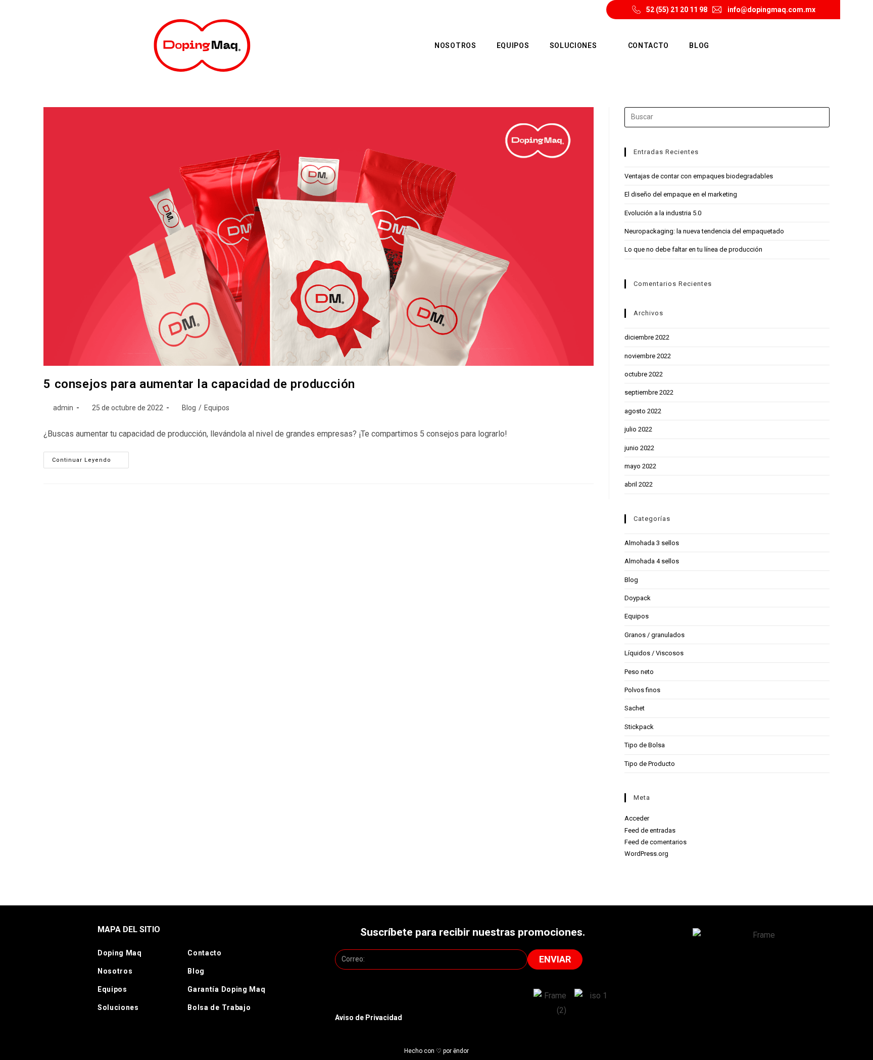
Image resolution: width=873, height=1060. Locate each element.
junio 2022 (639, 448)
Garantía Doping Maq (226, 989)
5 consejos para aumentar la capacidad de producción (199, 384)
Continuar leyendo (90, 457)
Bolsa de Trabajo (219, 1007)
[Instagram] (680, 1004)
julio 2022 (638, 429)
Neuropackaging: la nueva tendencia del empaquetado (704, 231)
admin (63, 408)
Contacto (648, 45)
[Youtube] (735, 1004)
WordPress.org (646, 853)
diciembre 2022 (646, 337)
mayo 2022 (640, 466)
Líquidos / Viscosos (654, 653)
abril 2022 (638, 484)
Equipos (513, 45)
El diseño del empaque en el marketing (680, 194)
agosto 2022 (642, 411)
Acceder (636, 818)
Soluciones (573, 45)
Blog (699, 45)
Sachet (634, 708)
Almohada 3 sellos (651, 543)
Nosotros (455, 45)
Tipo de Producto (649, 763)
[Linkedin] (762, 1004)
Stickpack (639, 727)
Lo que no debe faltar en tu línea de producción (693, 249)
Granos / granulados (654, 635)
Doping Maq (120, 953)
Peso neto (639, 672)
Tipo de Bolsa (644, 745)
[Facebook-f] (707, 1004)
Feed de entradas (649, 830)
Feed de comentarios (655, 842)
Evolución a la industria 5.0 (662, 213)
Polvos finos (642, 690)
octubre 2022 (643, 374)
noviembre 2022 (647, 356)
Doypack (637, 598)
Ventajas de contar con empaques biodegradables (698, 176)
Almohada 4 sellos (651, 561)
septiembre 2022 (648, 392)
